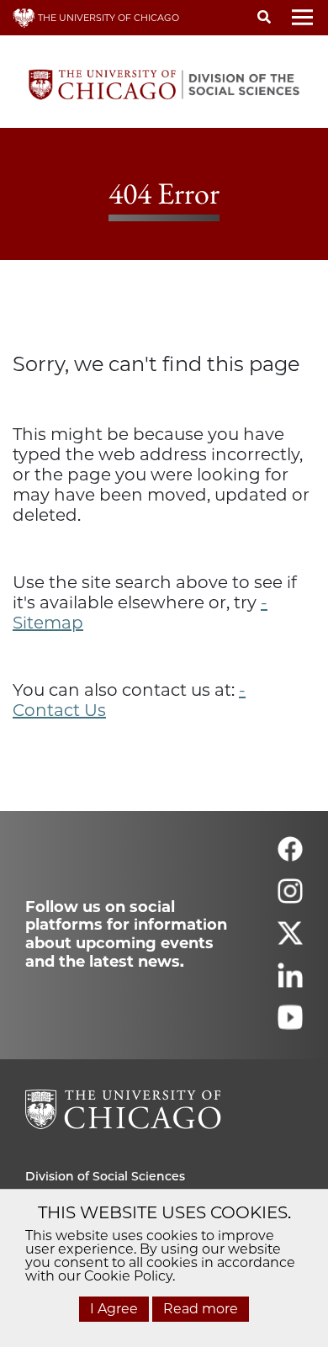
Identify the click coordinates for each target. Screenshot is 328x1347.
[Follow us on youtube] (290, 1024)
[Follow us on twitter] (290, 940)
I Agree (114, 1309)
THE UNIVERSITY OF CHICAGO (107, 18)
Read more (200, 1309)
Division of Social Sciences (105, 1176)
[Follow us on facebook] (290, 856)
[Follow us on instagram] (290, 898)
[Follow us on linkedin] (290, 982)
